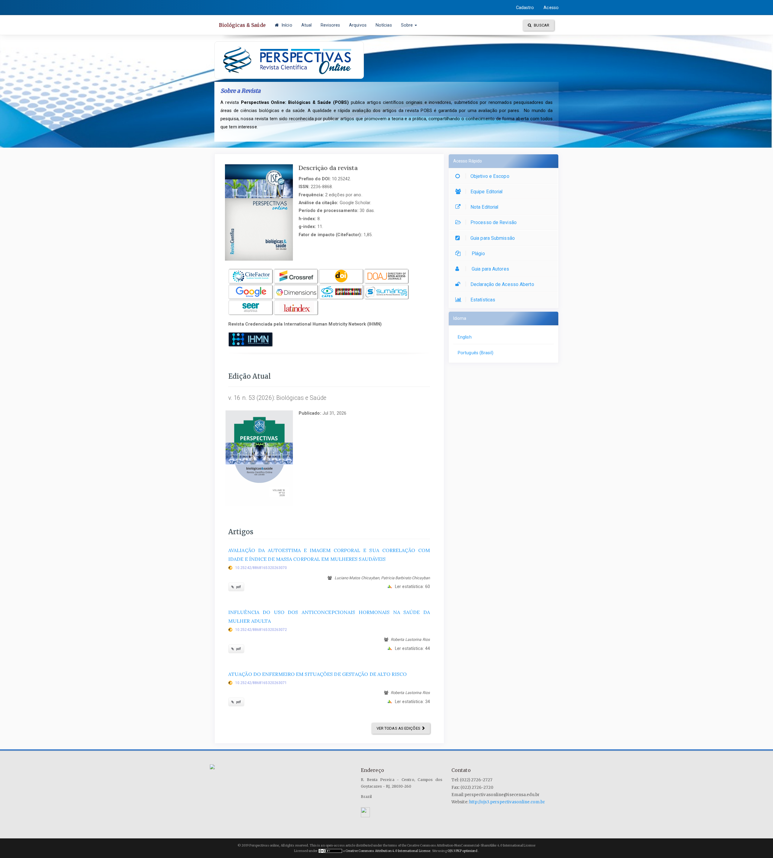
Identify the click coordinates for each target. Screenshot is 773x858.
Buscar (541, 25)
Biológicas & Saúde (242, 25)
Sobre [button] (407, 25)
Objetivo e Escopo (489, 176)
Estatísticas (482, 300)
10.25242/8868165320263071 (261, 683)
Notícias (384, 25)
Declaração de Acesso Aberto (502, 284)
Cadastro (525, 7)
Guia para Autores (489, 269)
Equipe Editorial (486, 191)
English (465, 337)
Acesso (551, 7)
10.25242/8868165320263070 (261, 568)
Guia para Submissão (492, 238)
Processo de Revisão (493, 222)
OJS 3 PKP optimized (462, 851)
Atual (306, 25)
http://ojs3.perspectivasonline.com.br (507, 802)
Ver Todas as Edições (399, 728)
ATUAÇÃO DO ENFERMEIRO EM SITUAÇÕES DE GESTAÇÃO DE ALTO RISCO (317, 674)
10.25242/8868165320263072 (261, 630)
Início (286, 25)
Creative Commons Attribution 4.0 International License (387, 851)
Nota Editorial (484, 207)
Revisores (330, 25)
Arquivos (358, 25)
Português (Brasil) (475, 352)
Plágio (477, 253)
